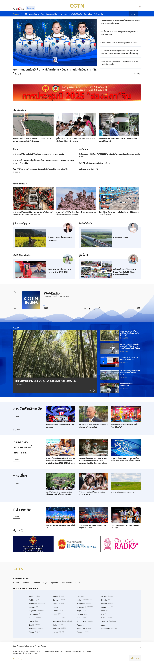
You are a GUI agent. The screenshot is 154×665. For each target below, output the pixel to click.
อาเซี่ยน (82, 149)
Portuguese (85, 621)
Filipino (34, 632)
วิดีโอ (15, 327)
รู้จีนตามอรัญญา (20, 223)
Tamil (105, 611)
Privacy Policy (17, 659)
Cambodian (34, 614)
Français (36, 582)
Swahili (107, 607)
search (133, 14)
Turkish (106, 618)
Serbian (107, 596)
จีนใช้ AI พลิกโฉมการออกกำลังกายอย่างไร (94, 162)
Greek (58, 603)
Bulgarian (36, 611)
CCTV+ (79, 582)
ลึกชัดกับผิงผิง (85, 223)
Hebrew (58, 611)
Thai (104, 614)
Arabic (34, 600)
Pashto (81, 625)
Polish (81, 618)
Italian (58, 625)
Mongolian (84, 603)
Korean (58, 632)
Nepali (81, 611)
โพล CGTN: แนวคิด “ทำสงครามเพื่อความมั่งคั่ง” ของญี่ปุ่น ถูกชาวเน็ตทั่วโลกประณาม (41, 170)
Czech (33, 621)
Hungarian (59, 618)
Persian (82, 614)
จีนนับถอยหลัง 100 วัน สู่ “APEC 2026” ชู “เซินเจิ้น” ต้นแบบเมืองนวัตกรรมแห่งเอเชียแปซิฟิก (109, 155)
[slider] (44, 305)
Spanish (107, 603)
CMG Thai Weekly (22, 255)
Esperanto (36, 628)
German (59, 600)
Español (26, 582)
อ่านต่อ (16, 416)
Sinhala (106, 600)
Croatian (35, 618)
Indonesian (62, 621)
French (58, 596)
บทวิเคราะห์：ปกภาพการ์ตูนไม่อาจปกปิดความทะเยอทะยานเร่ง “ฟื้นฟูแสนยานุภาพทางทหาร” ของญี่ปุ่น (43, 161)
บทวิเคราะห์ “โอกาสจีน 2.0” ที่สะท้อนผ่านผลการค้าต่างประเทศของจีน (38, 154)
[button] (88, 390)
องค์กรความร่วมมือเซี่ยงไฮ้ (88, 169)
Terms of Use (29, 659)
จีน (14, 149)
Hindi (56, 614)
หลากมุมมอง (19, 183)
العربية (45, 582)
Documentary (66, 582)
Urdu (104, 625)
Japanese (59, 628)
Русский (54, 582)
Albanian (34, 596)
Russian (83, 632)
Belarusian (37, 603)
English (16, 582)
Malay (84, 600)
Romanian (84, 628)
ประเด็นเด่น (18, 110)
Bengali (33, 607)
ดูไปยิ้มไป (83, 255)
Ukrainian (108, 621)
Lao (80, 596)
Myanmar (85, 607)
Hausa (57, 607)
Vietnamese (109, 628)
